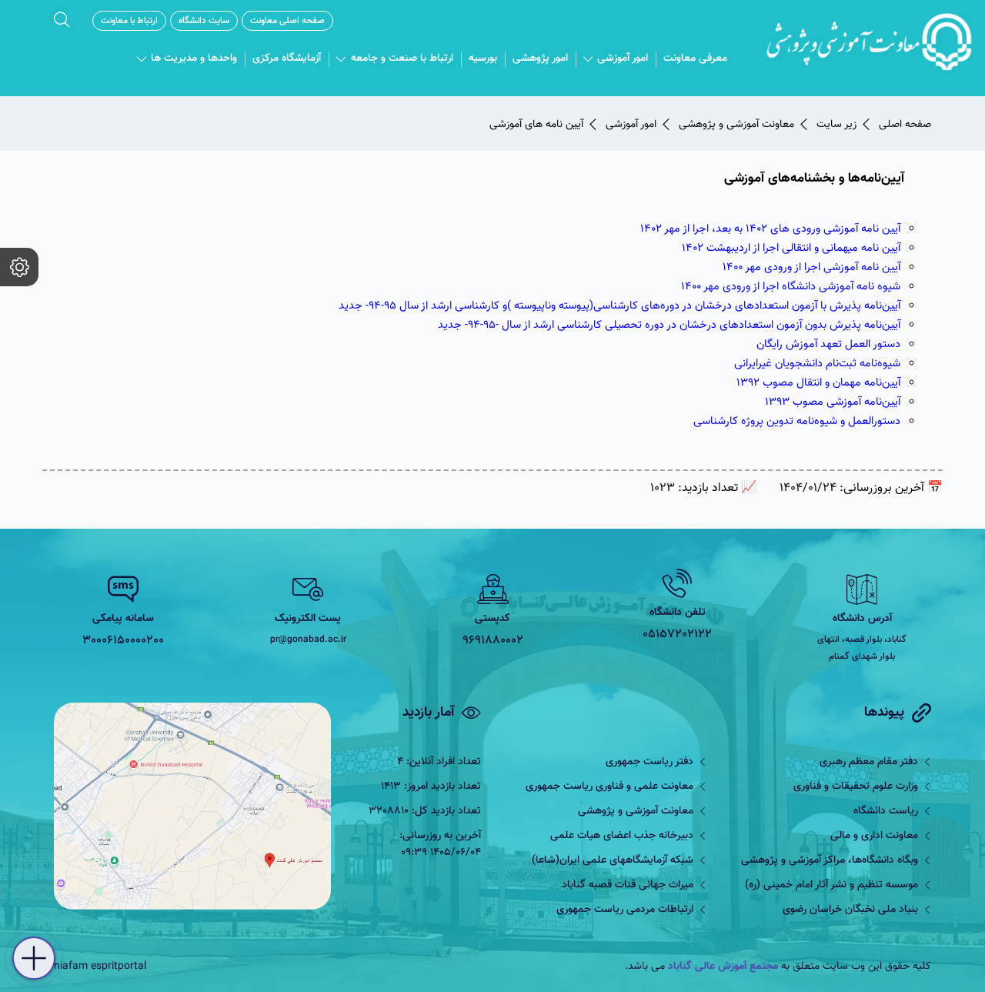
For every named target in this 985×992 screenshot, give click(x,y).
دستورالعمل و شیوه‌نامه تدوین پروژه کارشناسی (796, 421)
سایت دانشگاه (204, 21)
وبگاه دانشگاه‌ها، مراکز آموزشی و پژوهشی (829, 860)
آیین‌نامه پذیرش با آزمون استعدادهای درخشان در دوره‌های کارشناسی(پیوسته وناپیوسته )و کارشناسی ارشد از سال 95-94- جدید (619, 306)
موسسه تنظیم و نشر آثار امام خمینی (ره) (831, 885)
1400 (733, 267)
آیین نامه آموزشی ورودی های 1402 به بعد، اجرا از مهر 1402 (770, 229)
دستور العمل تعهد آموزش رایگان (828, 344)
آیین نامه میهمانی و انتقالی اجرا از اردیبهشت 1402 (791, 248)
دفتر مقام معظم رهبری (869, 761)
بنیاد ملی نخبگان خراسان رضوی (850, 909)
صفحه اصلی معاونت (287, 21)
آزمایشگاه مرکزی (286, 58)
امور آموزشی (622, 58)
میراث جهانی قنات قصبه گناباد (627, 885)
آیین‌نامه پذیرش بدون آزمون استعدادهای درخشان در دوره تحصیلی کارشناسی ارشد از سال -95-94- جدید (669, 325)
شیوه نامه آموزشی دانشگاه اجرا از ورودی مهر (800, 287)
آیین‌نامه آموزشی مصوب (845, 402)
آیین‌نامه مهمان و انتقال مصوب (830, 383)
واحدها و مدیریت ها (194, 58)
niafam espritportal (100, 966)
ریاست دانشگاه (885, 811)
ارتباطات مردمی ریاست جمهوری (624, 909)
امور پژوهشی (540, 58)
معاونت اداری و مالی (874, 835)
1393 (777, 402)
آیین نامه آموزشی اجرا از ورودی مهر (821, 267)
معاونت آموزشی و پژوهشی (635, 811)
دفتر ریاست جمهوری (649, 761)
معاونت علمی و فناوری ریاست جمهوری (609, 786)
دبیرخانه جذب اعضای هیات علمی (621, 835)
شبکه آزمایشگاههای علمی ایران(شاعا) (612, 860)
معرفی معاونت (695, 58)
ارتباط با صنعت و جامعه (402, 58)
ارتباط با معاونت (129, 21)
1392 (748, 383)
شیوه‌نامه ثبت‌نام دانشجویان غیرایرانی (817, 363)
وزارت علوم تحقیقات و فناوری (855, 786)
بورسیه (483, 58)
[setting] (19, 267)
